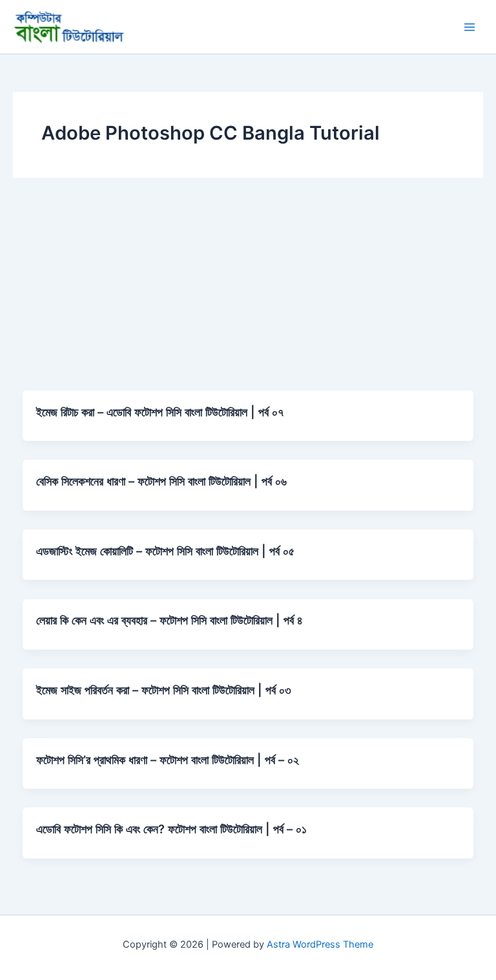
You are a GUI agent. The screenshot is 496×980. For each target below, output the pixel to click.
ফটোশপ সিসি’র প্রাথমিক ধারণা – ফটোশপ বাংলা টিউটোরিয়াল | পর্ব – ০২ (167, 759)
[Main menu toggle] (469, 27)
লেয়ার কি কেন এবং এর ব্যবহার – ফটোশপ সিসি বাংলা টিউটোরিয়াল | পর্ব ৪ (169, 620)
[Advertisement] (248, 293)
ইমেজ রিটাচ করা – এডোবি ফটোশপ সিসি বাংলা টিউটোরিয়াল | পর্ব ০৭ (160, 412)
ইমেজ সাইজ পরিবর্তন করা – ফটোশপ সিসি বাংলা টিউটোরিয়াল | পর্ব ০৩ (163, 690)
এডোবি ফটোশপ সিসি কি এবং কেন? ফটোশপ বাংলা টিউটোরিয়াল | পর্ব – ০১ (171, 829)
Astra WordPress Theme (320, 944)
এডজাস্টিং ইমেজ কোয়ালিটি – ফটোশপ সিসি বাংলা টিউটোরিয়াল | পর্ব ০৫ (165, 551)
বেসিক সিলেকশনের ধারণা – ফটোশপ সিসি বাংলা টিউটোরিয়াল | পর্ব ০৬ (161, 481)
